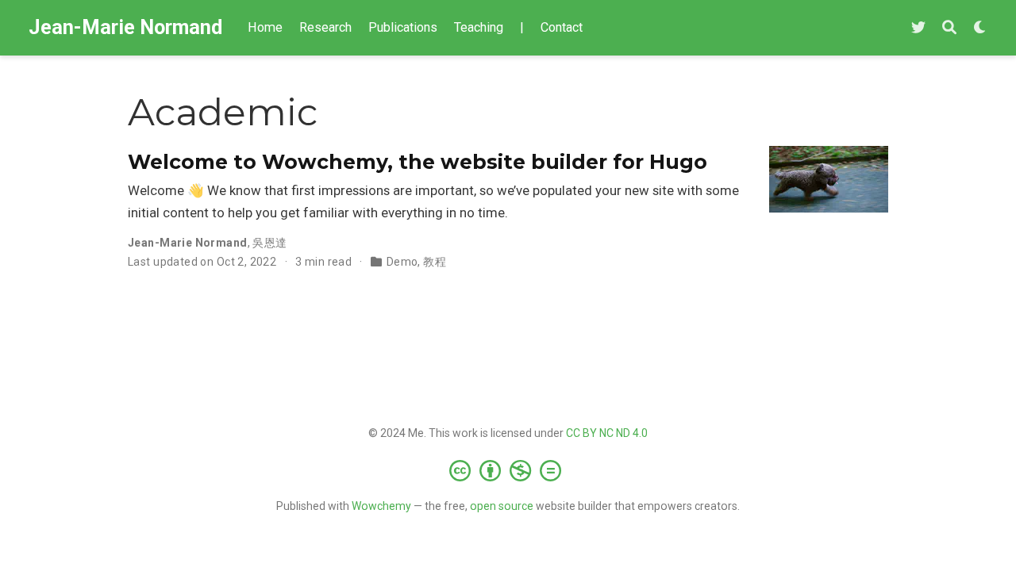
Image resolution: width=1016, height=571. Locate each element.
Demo (402, 261)
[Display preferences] (980, 28)
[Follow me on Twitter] (918, 28)
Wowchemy (381, 506)
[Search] (949, 28)
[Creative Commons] (508, 470)
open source (501, 506)
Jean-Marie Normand (125, 27)
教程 (434, 261)
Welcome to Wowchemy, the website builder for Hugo (417, 162)
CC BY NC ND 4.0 (607, 433)
